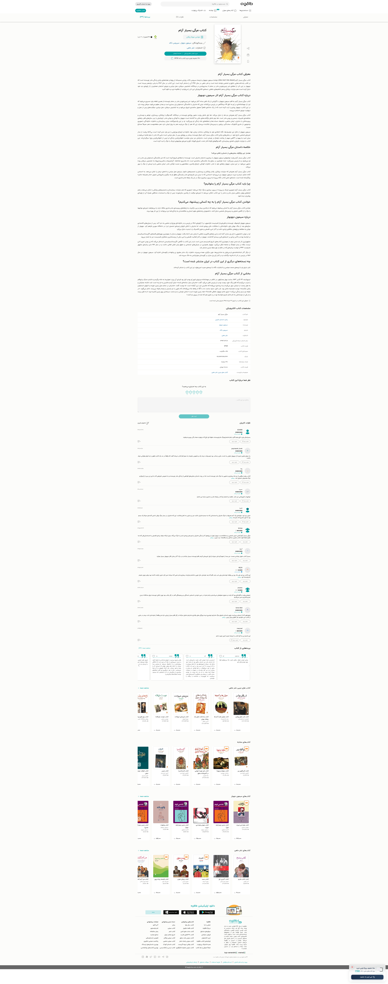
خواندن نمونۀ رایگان (193, 37)
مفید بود (245, 542)
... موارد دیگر (153, 912)
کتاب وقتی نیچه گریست (186, 944)
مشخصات (213, 17)
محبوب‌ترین (142, 423)
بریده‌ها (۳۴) (145, 17)
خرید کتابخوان (206, 938)
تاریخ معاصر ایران (169, 935)
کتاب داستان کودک (169, 944)
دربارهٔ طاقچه (207, 928)
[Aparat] (147, 957)
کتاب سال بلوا (189, 925)
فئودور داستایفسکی (152, 938)
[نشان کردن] (248, 61)
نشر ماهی (225, 335)
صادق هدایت (154, 935)
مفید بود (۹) (245, 441)
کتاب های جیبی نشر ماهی (220, 372)
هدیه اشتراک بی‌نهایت (204, 944)
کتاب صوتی (171, 928)
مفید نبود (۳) (234, 640)
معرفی (245, 17)
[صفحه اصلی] (247, 4)
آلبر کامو (155, 925)
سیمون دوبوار (223, 325)
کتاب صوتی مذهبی (169, 941)
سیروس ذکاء (224, 330)
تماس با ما (207, 925)
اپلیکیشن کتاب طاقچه (204, 941)
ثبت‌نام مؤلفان (227, 962)
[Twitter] (151, 957)
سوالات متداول (204, 962)
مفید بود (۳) (245, 462)
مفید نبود (234, 441)
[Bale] (167, 957)
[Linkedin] (155, 957)
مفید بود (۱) (245, 522)
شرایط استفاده (215, 962)
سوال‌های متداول (205, 931)
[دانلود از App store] (189, 912)
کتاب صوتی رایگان (169, 938)
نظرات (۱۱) (180, 17)
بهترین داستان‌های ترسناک (150, 944)
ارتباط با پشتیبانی (191, 962)
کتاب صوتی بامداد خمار (186, 941)
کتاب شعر (172, 931)
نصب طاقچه (140, 10)
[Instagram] (143, 957)
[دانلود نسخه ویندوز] (171, 912)
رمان (226, 320)
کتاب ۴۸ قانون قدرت (187, 935)
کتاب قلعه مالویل (188, 928)
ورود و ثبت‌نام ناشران (240, 962)
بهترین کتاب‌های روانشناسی (149, 948)
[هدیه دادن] (248, 55)
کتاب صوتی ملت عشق (187, 938)
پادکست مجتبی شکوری (151, 941)
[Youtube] (159, 957)
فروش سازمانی (206, 935)
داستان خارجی (219, 320)
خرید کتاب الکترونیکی (185, 53)
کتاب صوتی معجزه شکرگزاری (185, 948)
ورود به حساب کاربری (143, 4)
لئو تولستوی (154, 928)
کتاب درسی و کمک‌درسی (167, 948)
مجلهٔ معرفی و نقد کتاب (203, 948)
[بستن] (352, 967)
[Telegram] (163, 957)
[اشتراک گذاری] (248, 48)
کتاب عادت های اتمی (187, 931)
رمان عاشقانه (154, 931)
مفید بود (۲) (245, 482)
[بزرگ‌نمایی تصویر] (216, 61)
